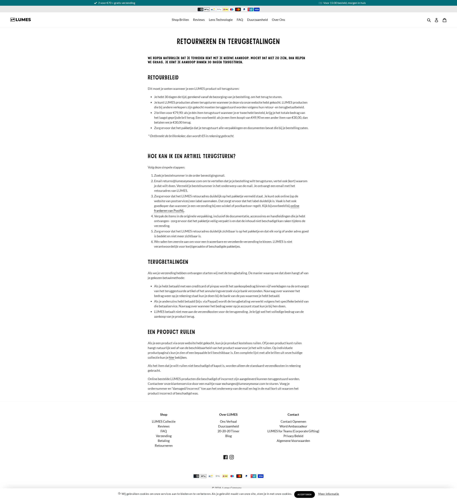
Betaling (164, 441)
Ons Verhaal (228, 421)
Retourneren (164, 445)
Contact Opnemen (293, 421)
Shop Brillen (180, 20)
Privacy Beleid (293, 436)
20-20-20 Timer (228, 431)
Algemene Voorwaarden (293, 441)
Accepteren (305, 494)
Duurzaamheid (257, 20)
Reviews (199, 20)
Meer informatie (328, 493)
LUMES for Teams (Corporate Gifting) (293, 431)
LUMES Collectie (163, 421)
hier (171, 357)
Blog (228, 436)
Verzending (164, 436)
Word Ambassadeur (293, 426)
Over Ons (278, 20)
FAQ (240, 20)
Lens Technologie (221, 20)
